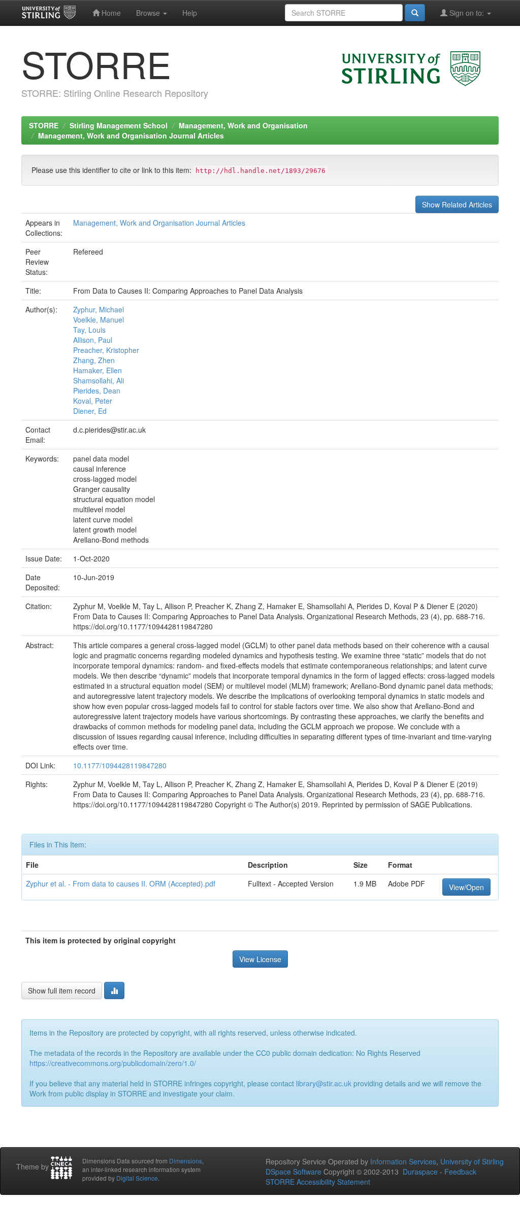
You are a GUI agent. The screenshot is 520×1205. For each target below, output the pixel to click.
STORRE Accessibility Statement (318, 1182)
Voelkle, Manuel (98, 319)
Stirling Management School (119, 125)
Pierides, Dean (96, 390)
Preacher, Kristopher (106, 350)
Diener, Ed (90, 411)
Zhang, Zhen (94, 360)
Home (110, 13)
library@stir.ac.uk (323, 1083)
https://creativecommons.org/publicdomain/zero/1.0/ (112, 1063)
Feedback (460, 1171)
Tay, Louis (89, 330)
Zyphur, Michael (98, 309)
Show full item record (61, 990)
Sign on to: (466, 13)
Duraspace (420, 1171)
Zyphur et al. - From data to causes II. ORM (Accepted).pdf (120, 883)
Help (189, 13)
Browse (149, 13)
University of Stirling (472, 1161)
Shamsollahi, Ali (98, 380)
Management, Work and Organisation (243, 125)
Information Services (403, 1161)
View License (260, 959)
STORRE (43, 125)
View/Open (466, 887)
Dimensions (185, 1160)
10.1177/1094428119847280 (120, 765)
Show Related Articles (457, 204)
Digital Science (137, 1178)
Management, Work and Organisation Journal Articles (131, 135)
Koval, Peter (92, 401)
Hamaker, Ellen (97, 370)
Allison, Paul (92, 340)
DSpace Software (293, 1171)
